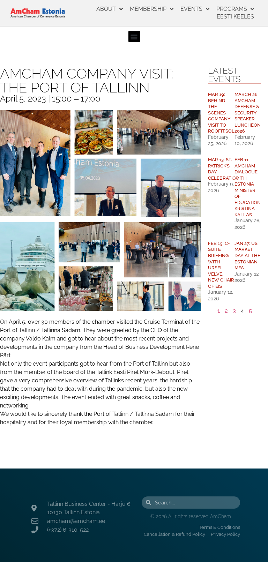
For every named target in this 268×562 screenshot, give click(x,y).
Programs (231, 9)
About (106, 9)
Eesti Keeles (235, 16)
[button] (134, 36)
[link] (40, 330)
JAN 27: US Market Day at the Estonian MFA (247, 255)
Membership (148, 9)
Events (191, 9)
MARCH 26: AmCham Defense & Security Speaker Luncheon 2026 (247, 113)
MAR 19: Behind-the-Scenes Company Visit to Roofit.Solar (224, 113)
